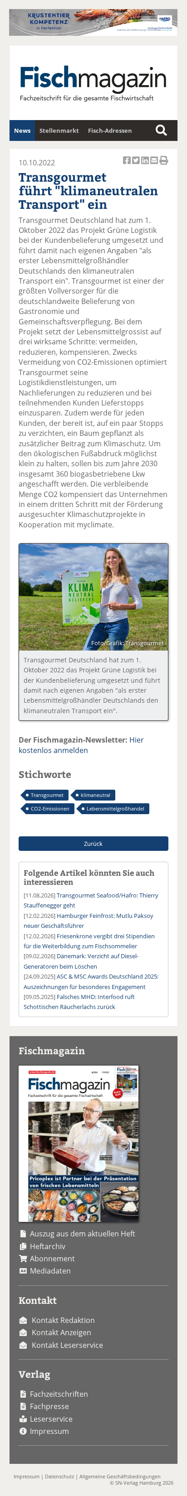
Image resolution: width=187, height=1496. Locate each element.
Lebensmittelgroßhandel (115, 808)
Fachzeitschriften (59, 1394)
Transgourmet (47, 794)
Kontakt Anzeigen (61, 1332)
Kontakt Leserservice (67, 1345)
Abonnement (52, 1259)
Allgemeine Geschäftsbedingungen (120, 1476)
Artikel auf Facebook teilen (127, 165)
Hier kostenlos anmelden (81, 745)
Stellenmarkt (59, 130)
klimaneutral (95, 794)
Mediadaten (50, 1271)
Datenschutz (59, 1476)
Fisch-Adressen (110, 130)
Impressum (49, 1431)
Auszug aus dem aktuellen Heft (82, 1234)
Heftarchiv (47, 1246)
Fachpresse (49, 1406)
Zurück (93, 844)
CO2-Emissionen (50, 808)
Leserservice (51, 1419)
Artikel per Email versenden (154, 165)
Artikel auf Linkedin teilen (145, 165)
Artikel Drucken (163, 165)
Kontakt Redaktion (63, 1320)
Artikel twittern (136, 165)
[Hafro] (93, 33)
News (22, 130)
